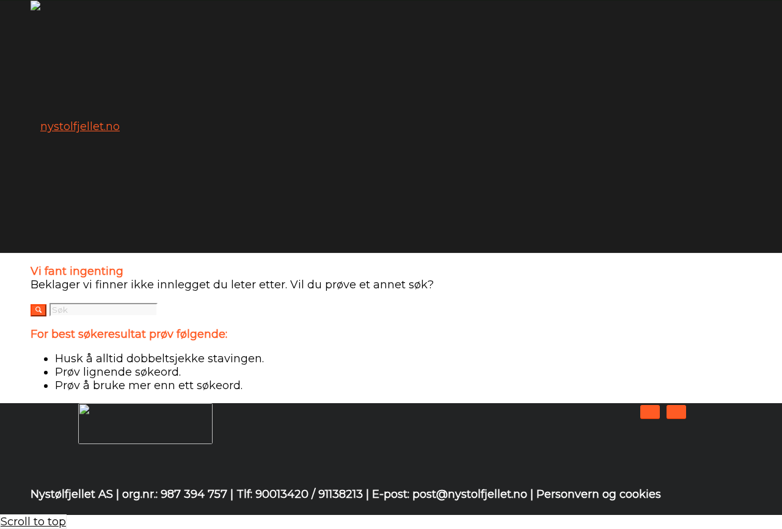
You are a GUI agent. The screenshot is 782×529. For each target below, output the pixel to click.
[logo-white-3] (75, 126)
